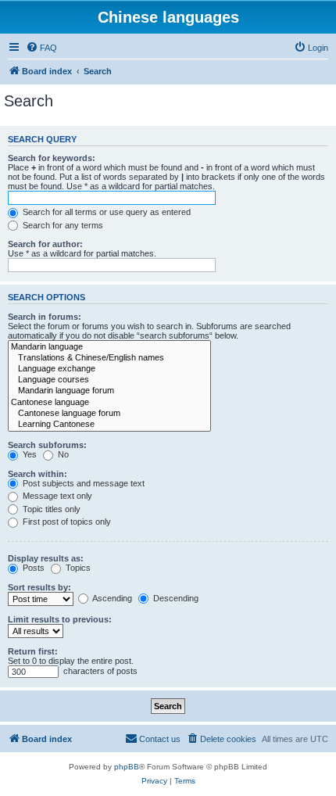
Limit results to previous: (60, 619)
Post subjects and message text (82, 483)
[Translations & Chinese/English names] (109, 358)
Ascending (111, 598)
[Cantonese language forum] (109, 413)
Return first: (33, 651)
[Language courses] (109, 380)
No (62, 454)
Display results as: (46, 558)
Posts (32, 567)
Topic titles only (50, 509)
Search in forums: (44, 316)
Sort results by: (39, 587)
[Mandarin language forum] (109, 390)
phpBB (126, 766)
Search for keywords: (51, 158)
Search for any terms (61, 225)
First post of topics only (65, 521)
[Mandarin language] (109, 347)
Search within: (37, 474)
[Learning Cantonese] (109, 424)
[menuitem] (41, 47)
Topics (77, 567)
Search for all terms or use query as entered (105, 212)
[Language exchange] (109, 369)
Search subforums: (47, 445)
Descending (174, 598)
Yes (28, 454)
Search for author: (45, 244)
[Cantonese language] (109, 402)
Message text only (56, 495)
